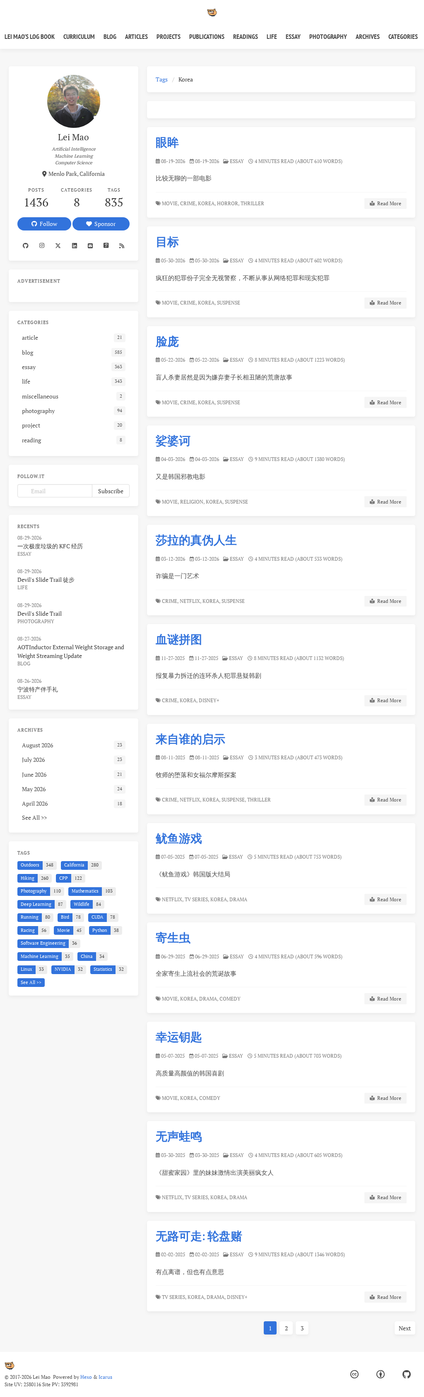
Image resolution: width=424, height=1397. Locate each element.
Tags (162, 79)
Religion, (192, 502)
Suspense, (234, 800)
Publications (206, 36)
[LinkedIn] (74, 245)
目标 (167, 241)
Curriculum (79, 36)
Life (272, 36)
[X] (58, 245)
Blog (110, 36)
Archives (368, 36)
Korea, (207, 203)
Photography (328, 36)
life (22, 587)
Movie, (170, 203)
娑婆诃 (173, 440)
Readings (245, 36)
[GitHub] (406, 1374)
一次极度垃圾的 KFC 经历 (50, 546)
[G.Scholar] (106, 245)
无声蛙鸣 (179, 1136)
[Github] (25, 245)
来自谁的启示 (190, 739)
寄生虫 (173, 937)
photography (35, 621)
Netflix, (190, 601)
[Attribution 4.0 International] (380, 1374)
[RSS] (122, 245)
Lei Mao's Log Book (30, 36)
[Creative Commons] (354, 1374)
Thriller (253, 203)
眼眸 (167, 142)
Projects (169, 36)
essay (237, 161)
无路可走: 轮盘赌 (199, 1235)
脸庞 (167, 341)
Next (405, 1328)
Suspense (229, 303)
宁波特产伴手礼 (37, 689)
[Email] (90, 245)
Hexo (86, 1377)
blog (23, 663)
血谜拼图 (179, 639)
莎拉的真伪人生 (196, 539)
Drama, (208, 999)
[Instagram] (42, 245)
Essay (293, 36)
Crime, (188, 203)
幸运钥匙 (179, 1036)
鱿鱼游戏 (179, 838)
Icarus (105, 1377)
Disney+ (209, 700)
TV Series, (197, 899)
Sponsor (104, 224)
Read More (388, 203)
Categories (403, 36)
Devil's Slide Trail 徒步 (46, 579)
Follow (47, 224)
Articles (136, 36)
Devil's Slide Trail (39, 613)
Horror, (228, 203)
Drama (238, 899)
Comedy (230, 999)
